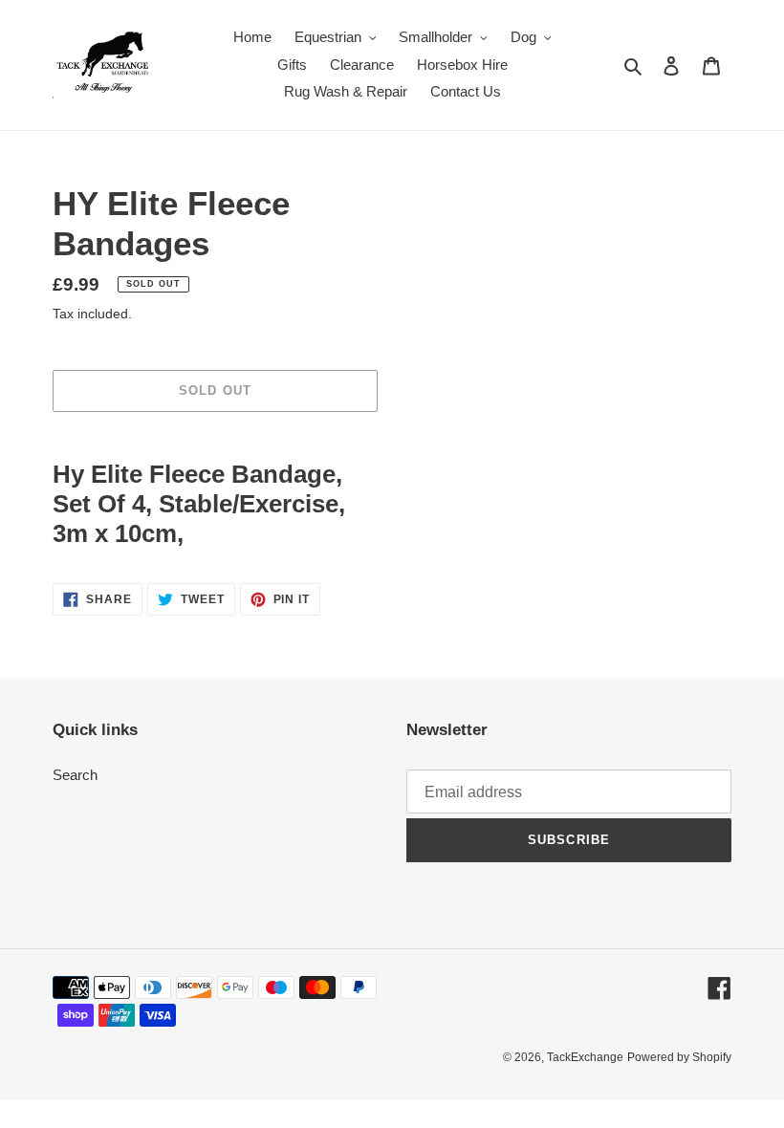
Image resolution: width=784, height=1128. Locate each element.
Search (75, 775)
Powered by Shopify (679, 1057)
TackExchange (585, 1057)
